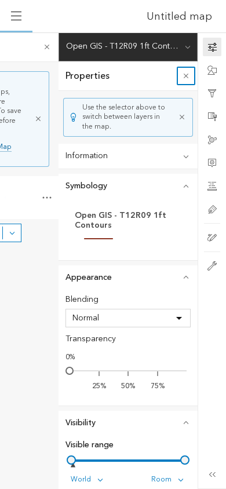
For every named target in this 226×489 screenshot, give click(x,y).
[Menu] (16, 16)
